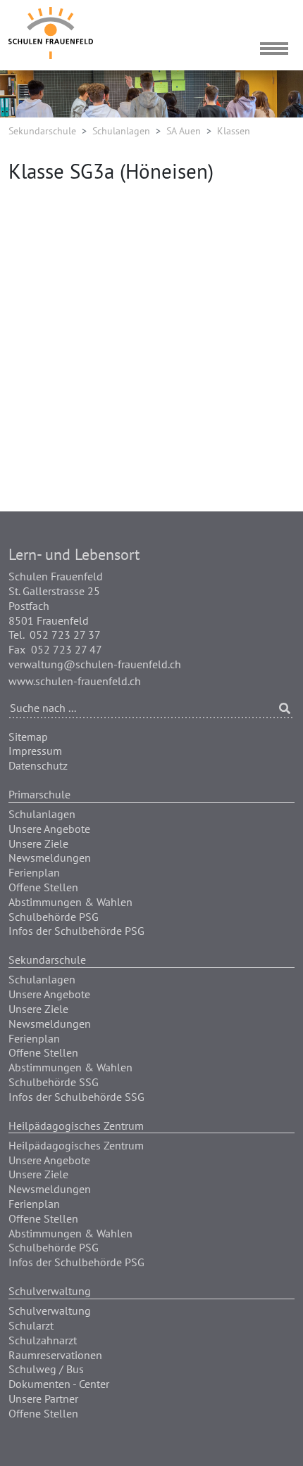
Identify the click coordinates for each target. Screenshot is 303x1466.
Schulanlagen (121, 131)
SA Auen (183, 131)
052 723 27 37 (65, 634)
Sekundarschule (42, 131)
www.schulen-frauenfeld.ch (74, 681)
